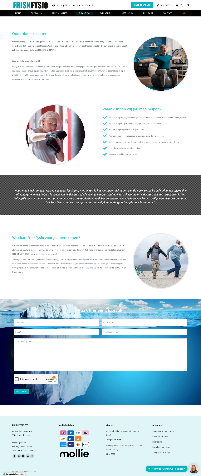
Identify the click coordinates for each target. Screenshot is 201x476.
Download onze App (161, 447)
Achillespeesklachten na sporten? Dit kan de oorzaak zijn (124, 447)
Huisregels (157, 441)
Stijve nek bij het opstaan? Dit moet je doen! (122, 433)
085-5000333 (166, 5)
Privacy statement (160, 436)
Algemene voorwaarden (163, 431)
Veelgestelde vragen (161, 452)
